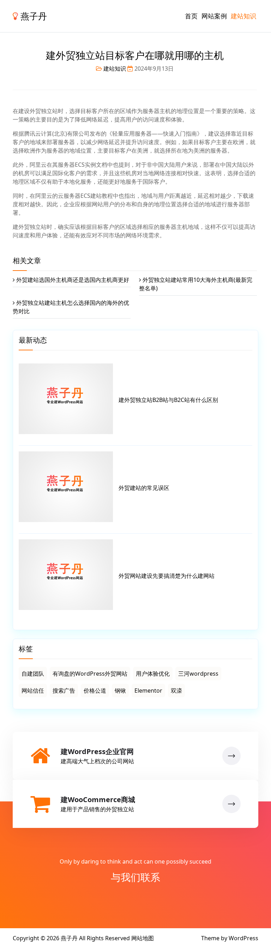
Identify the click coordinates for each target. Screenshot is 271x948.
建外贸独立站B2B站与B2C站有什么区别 (168, 400)
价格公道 (95, 690)
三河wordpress (198, 673)
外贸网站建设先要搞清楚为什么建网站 (167, 576)
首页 (191, 16)
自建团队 (33, 673)
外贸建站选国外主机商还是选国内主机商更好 (72, 280)
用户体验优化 (153, 673)
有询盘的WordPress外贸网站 (90, 673)
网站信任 (33, 690)
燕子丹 (32, 16)
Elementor (148, 690)
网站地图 (142, 938)
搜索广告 (64, 690)
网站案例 (214, 16)
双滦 (176, 690)
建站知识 (243, 16)
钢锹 (120, 690)
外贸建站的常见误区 (144, 488)
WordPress (243, 938)
